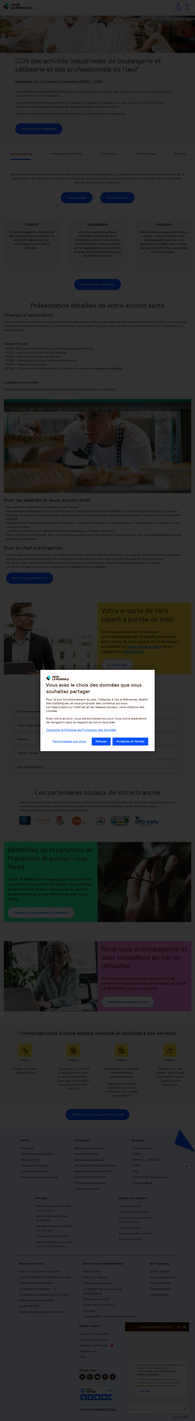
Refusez (101, 741)
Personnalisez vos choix (69, 741)
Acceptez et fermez (130, 741)
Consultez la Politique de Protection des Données (81, 730)
